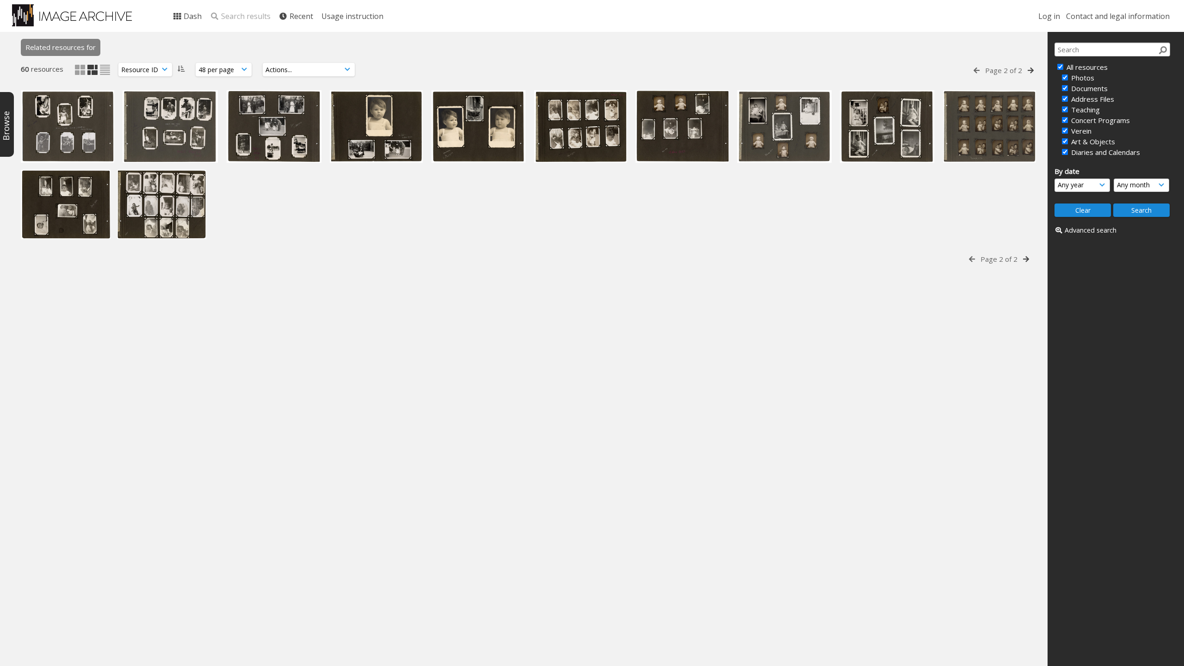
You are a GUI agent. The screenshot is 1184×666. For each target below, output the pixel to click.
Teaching (1084, 109)
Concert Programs (1099, 120)
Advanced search (1090, 230)
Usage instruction (352, 16)
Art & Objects (1092, 141)
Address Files (1091, 99)
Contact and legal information (1118, 16)
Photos (1081, 77)
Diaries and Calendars (1104, 152)
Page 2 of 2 (1003, 70)
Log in (1049, 16)
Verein (1080, 131)
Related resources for (60, 47)
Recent (300, 16)
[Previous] (977, 70)
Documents (1088, 88)
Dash (192, 16)
